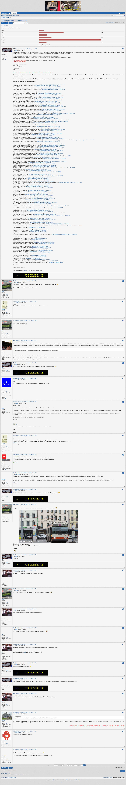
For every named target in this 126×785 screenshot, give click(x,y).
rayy (23, 774)
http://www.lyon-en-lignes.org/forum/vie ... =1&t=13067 (38, 183)
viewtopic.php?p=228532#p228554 (56, 262)
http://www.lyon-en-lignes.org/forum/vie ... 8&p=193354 (50, 146)
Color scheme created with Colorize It (73, 779)
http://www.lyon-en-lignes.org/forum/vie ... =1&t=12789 (45, 149)
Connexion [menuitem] (122, 13)
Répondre (4, 22)
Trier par (65, 765)
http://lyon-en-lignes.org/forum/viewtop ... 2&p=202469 (37, 179)
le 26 (16, 571)
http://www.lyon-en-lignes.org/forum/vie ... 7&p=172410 (47, 98)
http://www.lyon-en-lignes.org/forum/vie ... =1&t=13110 (41, 193)
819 (6, 464)
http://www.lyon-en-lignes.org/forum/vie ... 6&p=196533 (59, 155)
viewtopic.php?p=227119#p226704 (38, 255)
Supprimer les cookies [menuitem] (108, 777)
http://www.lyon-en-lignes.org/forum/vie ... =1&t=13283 (70, 225)
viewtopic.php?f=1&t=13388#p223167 (40, 246)
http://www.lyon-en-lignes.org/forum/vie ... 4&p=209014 (39, 203)
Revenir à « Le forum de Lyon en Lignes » (9, 769)
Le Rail (3, 291)
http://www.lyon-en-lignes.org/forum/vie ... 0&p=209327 (57, 205)
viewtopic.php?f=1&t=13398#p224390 (40, 248)
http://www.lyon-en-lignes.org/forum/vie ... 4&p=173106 (50, 100)
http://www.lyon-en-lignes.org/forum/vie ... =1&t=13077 (37, 186)
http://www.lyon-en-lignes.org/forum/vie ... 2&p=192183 (52, 144)
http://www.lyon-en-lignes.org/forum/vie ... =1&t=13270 (41, 222)
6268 (7, 370)
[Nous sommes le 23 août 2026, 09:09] (123, 17)
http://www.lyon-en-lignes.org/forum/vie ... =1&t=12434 (46, 118)
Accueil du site (5, 13)
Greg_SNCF (4, 479)
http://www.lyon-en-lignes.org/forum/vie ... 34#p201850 (36, 178)
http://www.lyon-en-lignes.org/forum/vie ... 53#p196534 (45, 157)
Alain (3, 388)
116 (6, 482)
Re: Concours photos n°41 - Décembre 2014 (25, 281)
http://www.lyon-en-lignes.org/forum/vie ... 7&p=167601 (53, 88)
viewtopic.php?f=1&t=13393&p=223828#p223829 (40, 247)
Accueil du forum (5, 17)
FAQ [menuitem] (120, 13)
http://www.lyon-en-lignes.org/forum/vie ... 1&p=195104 (51, 150)
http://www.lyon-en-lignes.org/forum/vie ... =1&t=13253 (44, 219)
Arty (64, 780)
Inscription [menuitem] (124, 13)
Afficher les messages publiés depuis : (47, 765)
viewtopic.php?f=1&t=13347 (41, 238)
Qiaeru (68, 782)
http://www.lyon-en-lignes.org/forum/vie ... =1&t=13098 (35, 191)
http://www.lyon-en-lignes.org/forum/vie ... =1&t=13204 (41, 211)
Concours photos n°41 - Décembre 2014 (14, 21)
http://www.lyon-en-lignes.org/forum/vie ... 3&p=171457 (51, 96)
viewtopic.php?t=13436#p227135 (40, 256)
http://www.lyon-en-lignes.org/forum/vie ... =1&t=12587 (50, 130)
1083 (7, 655)
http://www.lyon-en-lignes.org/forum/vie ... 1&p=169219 (53, 89)
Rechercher (16, 15)
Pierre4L (17, 342)
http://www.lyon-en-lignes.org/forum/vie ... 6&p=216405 (57, 223)
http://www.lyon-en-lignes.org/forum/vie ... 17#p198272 (63, 167)
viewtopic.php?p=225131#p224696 (45, 250)
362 (6, 312)
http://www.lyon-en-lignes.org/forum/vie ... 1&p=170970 (45, 94)
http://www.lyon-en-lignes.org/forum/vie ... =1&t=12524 (48, 126)
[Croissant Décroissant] (79, 765)
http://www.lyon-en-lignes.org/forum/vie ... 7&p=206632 (36, 194)
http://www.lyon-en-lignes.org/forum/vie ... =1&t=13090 (41, 187)
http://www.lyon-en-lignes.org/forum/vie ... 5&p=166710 (48, 86)
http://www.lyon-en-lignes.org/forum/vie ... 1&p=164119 (53, 84)
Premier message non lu (7, 15)
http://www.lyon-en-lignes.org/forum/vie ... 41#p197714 (44, 165)
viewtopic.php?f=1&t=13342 (37, 237)
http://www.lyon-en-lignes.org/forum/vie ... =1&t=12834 (48, 154)
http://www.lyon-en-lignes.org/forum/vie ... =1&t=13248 (39, 218)
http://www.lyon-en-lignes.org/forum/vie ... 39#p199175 (37, 169)
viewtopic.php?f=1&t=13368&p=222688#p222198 (44, 242)
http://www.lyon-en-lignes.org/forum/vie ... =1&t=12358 (52, 112)
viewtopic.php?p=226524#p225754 (43, 252)
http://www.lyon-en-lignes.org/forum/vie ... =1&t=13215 (53, 213)
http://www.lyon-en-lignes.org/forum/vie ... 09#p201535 (39, 177)
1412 (7, 294)
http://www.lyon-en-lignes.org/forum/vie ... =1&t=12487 (44, 122)
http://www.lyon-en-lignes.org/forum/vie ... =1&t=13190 (37, 209)
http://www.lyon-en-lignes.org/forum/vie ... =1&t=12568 (53, 129)
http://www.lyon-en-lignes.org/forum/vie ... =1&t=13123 (41, 195)
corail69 (3, 309)
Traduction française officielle (61, 782)
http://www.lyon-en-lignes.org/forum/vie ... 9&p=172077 (52, 97)
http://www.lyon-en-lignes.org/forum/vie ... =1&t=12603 (41, 132)
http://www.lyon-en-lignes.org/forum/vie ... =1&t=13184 (51, 207)
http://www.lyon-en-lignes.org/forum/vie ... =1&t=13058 (70, 182)
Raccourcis (10, 13)
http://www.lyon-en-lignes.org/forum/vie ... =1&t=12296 (54, 106)
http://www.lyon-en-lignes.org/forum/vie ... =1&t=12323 (53, 109)
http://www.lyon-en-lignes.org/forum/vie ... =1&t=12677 (52, 138)
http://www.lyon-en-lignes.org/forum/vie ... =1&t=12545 (48, 127)
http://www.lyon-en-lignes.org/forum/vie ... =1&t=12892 (43, 163)
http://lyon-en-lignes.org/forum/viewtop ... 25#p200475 (40, 174)
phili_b (3, 634)
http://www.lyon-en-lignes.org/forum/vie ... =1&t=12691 (83, 139)
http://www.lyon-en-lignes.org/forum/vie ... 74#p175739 (50, 105)
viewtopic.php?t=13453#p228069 (51, 260)
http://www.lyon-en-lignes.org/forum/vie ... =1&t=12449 (58, 120)
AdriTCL (17, 456)
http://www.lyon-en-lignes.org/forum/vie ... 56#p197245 (39, 162)
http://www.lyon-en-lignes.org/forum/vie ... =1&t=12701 (48, 141)
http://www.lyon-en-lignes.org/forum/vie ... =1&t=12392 (49, 114)
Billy (2, 53)
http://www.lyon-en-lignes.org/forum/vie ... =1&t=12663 (47, 137)
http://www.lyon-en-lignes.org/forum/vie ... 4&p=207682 (37, 199)
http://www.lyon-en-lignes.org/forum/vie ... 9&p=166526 (46, 85)
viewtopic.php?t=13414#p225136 (37, 251)
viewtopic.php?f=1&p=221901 (37, 239)
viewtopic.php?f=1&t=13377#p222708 (46, 243)
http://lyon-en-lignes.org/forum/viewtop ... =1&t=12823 (51, 153)
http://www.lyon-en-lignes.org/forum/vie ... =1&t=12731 (53, 145)
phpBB (52, 779)
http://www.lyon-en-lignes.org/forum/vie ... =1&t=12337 (49, 110)
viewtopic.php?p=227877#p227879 (42, 259)
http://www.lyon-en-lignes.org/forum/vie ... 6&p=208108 (38, 201)
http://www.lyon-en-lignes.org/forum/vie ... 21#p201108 (51, 175)
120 (6, 723)
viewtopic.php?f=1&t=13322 (41, 233)
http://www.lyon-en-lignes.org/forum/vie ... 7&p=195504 (47, 151)
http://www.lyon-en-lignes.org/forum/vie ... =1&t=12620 (50, 133)
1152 (7, 637)
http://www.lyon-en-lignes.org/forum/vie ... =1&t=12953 (49, 171)
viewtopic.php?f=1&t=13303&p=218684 (52, 229)
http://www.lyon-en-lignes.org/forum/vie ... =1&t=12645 (40, 135)
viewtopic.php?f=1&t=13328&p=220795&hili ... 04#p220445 (64, 234)
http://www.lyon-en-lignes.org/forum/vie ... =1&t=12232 (49, 104)
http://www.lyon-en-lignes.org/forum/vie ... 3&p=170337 (49, 93)
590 (6, 391)
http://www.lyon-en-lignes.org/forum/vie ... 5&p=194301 (52, 147)
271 (6, 411)
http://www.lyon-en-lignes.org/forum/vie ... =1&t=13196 (38, 210)
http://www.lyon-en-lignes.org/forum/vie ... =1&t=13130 (40, 197)
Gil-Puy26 (3, 720)
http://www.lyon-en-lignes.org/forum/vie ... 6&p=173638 (45, 101)
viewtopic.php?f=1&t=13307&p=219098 (38, 230)
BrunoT (3, 408)
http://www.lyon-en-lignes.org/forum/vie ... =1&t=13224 (44, 214)
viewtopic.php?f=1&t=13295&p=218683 (37, 227)
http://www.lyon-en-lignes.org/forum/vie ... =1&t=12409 (46, 116)
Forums (14, 13)
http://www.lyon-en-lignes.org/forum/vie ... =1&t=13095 (39, 190)
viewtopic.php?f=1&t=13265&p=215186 (43, 221)
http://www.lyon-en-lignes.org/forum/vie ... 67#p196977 (55, 161)
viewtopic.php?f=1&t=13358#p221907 (37, 240)
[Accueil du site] (63, 6)
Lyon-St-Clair (4, 740)
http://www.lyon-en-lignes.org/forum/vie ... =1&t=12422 (42, 117)
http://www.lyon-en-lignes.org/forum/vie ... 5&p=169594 (48, 92)
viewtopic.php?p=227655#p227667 (33, 258)
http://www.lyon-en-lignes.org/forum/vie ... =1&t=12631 (43, 134)
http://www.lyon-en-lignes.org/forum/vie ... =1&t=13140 (43, 198)
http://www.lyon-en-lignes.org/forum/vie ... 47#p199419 (40, 170)
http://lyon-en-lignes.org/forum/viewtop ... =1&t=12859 (54, 158)
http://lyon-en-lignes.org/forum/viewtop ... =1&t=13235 (58, 215)
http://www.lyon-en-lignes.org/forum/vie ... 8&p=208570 (45, 202)
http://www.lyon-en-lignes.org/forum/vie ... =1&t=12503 (45, 124)
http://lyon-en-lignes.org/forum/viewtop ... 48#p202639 (43, 181)
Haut (124, 278)
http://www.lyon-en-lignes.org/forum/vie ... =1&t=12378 (63, 113)
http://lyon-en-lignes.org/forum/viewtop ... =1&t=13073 (40, 185)
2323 (7, 743)
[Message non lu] (13, 50)
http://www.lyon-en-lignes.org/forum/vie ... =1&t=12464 (56, 121)
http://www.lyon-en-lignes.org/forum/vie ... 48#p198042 (44, 166)
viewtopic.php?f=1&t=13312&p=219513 (38, 231)
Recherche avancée (124, 15)
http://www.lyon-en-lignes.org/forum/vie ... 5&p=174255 (48, 102)
